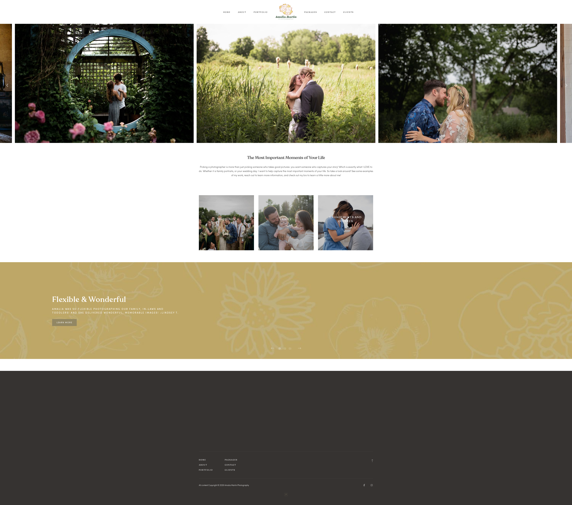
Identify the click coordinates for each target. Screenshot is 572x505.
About (242, 12)
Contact (330, 12)
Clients (348, 12)
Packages (310, 12)
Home (226, 12)
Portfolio (261, 12)
